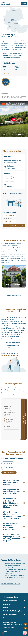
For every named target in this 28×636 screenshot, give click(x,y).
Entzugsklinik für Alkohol (9, 355)
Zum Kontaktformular (10, 225)
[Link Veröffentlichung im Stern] (23, 97)
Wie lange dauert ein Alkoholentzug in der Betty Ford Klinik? (11, 492)
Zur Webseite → (7, 426)
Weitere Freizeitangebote (14, 295)
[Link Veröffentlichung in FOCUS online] (6, 97)
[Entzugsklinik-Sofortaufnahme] (25, 633)
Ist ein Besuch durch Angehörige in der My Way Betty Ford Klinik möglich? (11, 538)
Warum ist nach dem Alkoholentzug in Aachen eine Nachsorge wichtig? (11, 526)
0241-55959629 (9, 419)
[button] (2, 633)
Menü (24, 3)
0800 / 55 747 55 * (9, 215)
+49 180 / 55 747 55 (9, 221)
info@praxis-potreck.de (9, 421)
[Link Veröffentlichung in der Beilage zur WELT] (15, 97)
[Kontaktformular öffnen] (25, 628)
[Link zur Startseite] (6, 3)
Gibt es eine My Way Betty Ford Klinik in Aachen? (11, 482)
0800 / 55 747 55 (8, 463)
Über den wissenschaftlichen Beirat (10, 583)
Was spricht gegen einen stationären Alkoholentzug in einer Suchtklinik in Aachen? (12, 515)
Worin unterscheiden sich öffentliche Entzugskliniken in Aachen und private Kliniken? (11, 503)
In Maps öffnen (7, 74)
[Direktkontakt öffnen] (25, 624)
